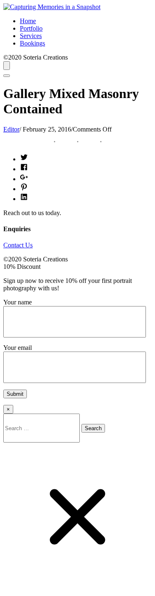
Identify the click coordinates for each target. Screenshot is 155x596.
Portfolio (31, 28)
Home (28, 20)
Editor (11, 129)
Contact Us (18, 245)
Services (31, 35)
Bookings (32, 43)
